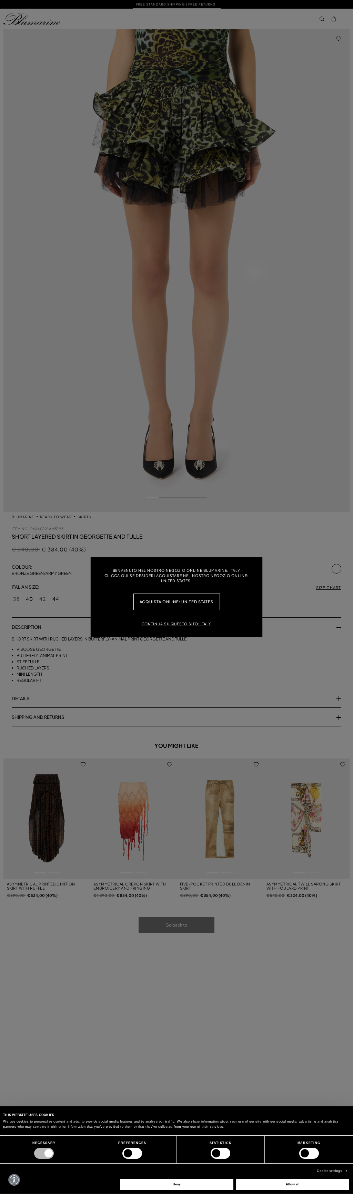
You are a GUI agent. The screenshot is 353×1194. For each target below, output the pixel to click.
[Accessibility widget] (14, 1180)
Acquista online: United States (177, 601)
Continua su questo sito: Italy (177, 624)
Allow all (293, 1184)
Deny (177, 1184)
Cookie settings (329, 1171)
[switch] (132, 1153)
